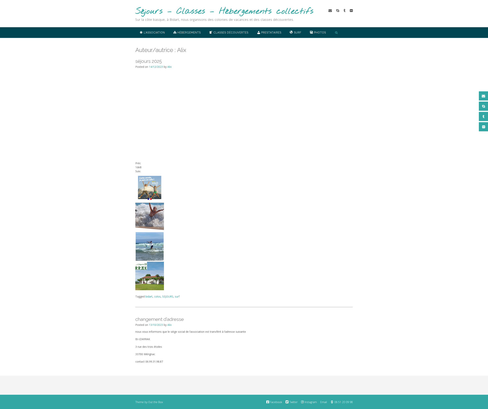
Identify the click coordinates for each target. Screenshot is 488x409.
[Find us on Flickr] (351, 10)
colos (157, 296)
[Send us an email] (330, 10)
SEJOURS (167, 296)
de (138, 167)
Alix (169, 67)
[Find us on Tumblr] (344, 10)
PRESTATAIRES (271, 32)
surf (177, 296)
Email (323, 402)
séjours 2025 (148, 61)
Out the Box (155, 402)
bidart (148, 296)
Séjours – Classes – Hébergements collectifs (224, 11)
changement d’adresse (159, 319)
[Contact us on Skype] (337, 10)
